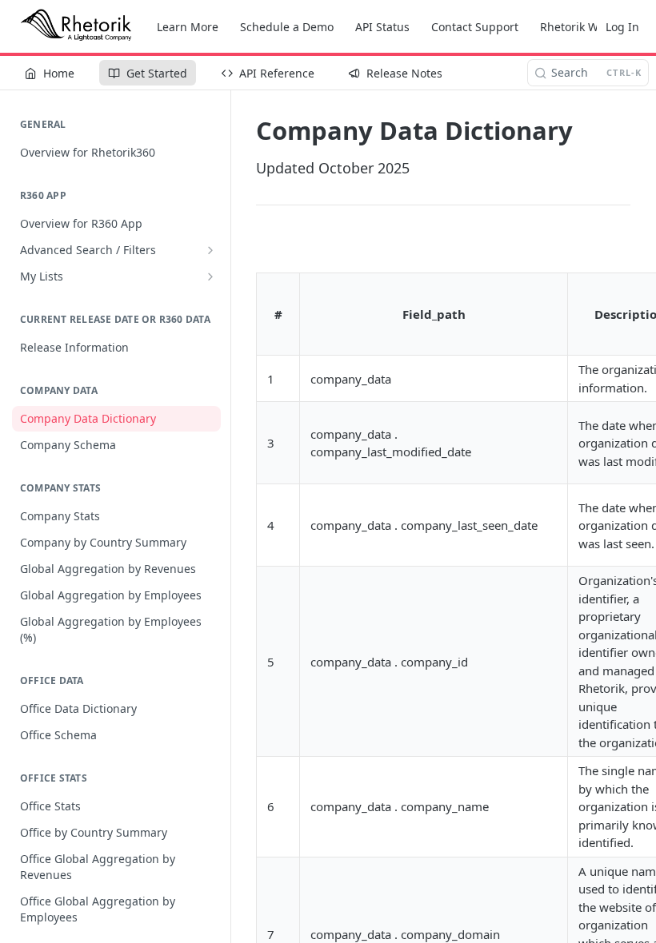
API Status (382, 26)
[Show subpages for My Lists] (210, 276)
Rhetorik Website (585, 26)
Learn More (187, 26)
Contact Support (474, 26)
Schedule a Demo (287, 26)
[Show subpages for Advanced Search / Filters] (210, 250)
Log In (622, 26)
